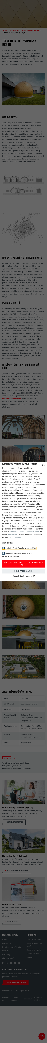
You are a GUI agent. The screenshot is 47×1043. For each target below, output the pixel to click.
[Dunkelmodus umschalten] (43, 465)
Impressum (12, 535)
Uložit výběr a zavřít (23, 571)
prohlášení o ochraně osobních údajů (24, 532)
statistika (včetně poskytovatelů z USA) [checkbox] (21, 548)
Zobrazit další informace (23, 576)
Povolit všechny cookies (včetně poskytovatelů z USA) (24, 564)
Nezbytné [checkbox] (9, 543)
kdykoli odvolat (15, 538)
